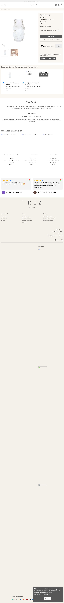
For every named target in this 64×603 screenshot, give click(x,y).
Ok (59, 46)
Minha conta (25, 216)
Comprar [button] (11, 167)
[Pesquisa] (4, 4)
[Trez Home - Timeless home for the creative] (32, 5)
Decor (5, 9)
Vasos (8, 9)
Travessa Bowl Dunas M (32, 154)
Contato (3, 220)
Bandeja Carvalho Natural (11, 154)
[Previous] (3, 30)
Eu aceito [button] (47, 598)
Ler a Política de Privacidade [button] (42, 594)
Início (1, 9)
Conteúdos (4, 218)
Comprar (51, 36)
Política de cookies (48, 220)
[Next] (33, 30)
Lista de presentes (27, 220)
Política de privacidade (49, 218)
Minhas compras (26, 218)
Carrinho (24, 222)
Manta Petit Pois (53, 154)
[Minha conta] (59, 5)
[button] (2, 5)
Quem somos (4, 216)
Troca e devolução (48, 216)
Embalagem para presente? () (48, 30)
